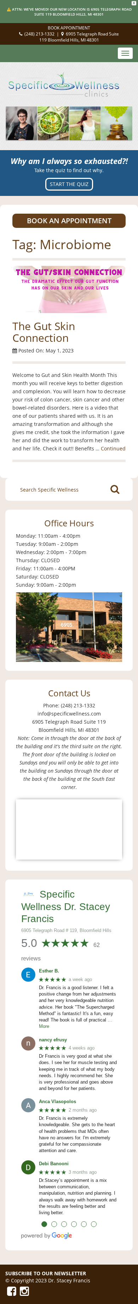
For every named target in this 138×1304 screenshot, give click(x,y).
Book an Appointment (69, 220)
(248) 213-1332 (39, 34)
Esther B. (49, 971)
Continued (113, 448)
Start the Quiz (69, 184)
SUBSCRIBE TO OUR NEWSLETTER (45, 1273)
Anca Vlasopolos (57, 1101)
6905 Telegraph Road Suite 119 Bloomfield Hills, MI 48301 (79, 37)
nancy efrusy (53, 1039)
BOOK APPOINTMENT (69, 28)
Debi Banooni (54, 1163)
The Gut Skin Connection (43, 332)
